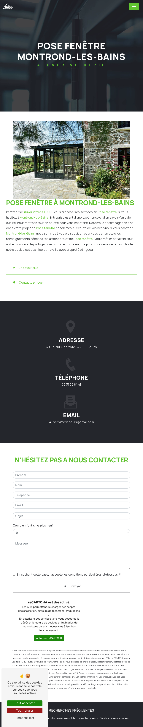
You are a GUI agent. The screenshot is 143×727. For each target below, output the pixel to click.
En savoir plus (28, 268)
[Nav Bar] (134, 6)
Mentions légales (83, 718)
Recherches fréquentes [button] (71, 710)
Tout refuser (24, 710)
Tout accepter (25, 703)
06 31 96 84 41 (71, 384)
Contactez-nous (31, 282)
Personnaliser (24, 718)
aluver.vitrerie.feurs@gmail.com (71, 422)
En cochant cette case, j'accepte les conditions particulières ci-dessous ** (69, 574)
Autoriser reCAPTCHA (49, 638)
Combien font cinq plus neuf (33, 525)
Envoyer (75, 586)
